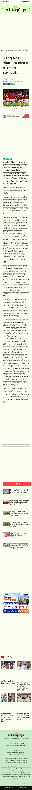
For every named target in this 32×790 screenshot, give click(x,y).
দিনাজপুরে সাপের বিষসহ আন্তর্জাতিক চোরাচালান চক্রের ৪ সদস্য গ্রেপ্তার (19, 513)
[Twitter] (24, 1)
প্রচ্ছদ (2, 50)
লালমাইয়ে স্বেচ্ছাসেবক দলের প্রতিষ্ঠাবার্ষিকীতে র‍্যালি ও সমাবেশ (18, 535)
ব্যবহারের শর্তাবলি (15, 738)
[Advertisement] (16, 30)
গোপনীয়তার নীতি (24, 738)
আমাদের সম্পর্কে (7, 738)
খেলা (6, 50)
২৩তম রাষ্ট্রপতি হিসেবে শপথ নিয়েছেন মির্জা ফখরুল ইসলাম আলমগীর (19, 524)
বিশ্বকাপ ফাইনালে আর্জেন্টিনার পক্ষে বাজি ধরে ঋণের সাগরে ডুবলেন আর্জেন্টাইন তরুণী (8, 718)
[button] (4, 84)
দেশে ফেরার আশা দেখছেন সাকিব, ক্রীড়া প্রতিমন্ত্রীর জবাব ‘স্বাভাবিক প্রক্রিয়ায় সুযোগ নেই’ (23, 686)
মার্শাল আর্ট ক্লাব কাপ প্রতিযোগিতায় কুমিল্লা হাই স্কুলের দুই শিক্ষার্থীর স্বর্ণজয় (23, 717)
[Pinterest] (29, 1)
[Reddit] (28, 1)
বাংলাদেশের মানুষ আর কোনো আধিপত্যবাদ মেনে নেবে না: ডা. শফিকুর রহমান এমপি (19, 546)
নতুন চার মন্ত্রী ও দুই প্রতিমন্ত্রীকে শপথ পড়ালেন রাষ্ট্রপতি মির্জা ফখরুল (19, 503)
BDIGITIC (25, 787)
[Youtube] (26, 1)
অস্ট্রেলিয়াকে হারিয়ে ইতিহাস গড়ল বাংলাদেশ (8, 682)
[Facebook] (22, 1)
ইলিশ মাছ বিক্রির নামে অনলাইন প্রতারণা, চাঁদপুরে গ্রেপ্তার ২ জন (19, 491)
